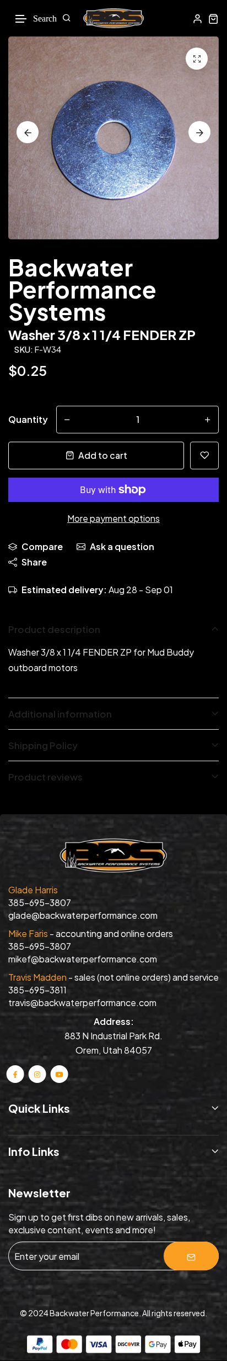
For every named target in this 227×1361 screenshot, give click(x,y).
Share (34, 562)
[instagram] (37, 1074)
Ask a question (122, 546)
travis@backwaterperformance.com (82, 1002)
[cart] (213, 18)
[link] (197, 59)
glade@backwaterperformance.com (83, 915)
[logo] (113, 18)
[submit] (191, 1256)
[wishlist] (204, 455)
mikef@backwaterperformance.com (82, 959)
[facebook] (15, 1074)
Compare (42, 546)
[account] (197, 18)
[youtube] (59, 1074)
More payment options (113, 518)
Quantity (28, 419)
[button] (21, 19)
